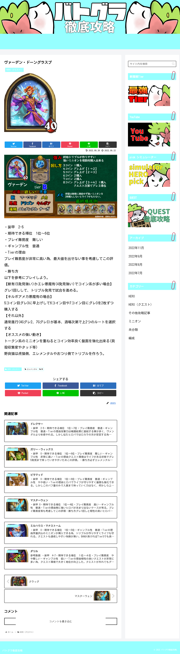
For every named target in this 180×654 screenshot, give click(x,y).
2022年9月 (135, 256)
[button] (173, 63)
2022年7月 (135, 272)
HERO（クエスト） (14, 369)
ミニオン (135, 321)
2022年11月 (136, 247)
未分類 (133, 329)
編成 (132, 338)
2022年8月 (135, 264)
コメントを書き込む (60, 621)
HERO (132, 296)
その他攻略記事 (139, 312)
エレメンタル (32, 369)
